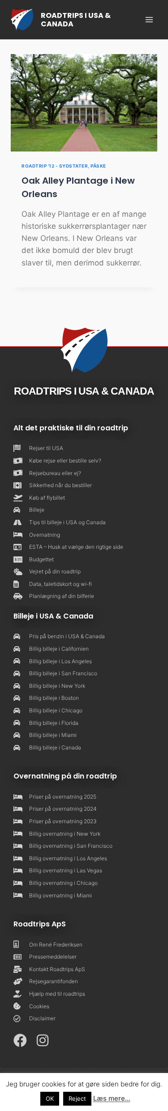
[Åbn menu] (149, 19)
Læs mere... (111, 1098)
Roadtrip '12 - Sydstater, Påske (64, 165)
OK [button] (50, 1098)
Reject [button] (77, 1098)
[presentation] (84, 103)
